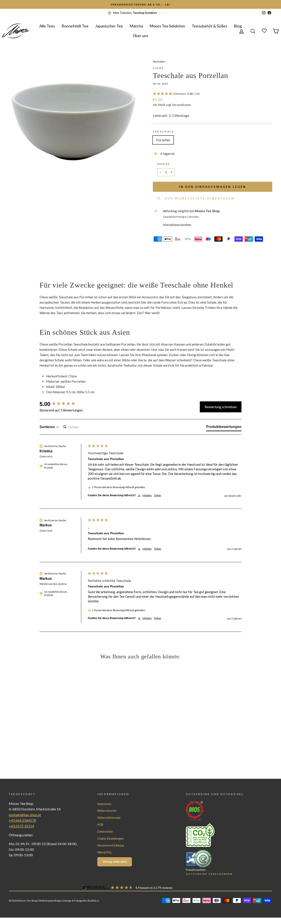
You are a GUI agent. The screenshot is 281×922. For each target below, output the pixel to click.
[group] (63, 404)
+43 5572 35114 (21, 826)
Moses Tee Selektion (167, 26)
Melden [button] (147, 495)
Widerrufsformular (109, 817)
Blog (238, 26)
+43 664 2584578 (22, 820)
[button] (212, 94)
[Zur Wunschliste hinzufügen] (5, 5)
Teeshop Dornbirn (145, 12)
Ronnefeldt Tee (74, 26)
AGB (100, 824)
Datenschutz (105, 831)
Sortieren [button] (48, 427)
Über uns (140, 35)
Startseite (158, 61)
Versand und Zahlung (110, 845)
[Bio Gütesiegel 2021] (221, 811)
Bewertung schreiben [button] (221, 407)
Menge (164, 164)
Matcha (136, 26)
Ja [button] (139, 495)
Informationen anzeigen (177, 224)
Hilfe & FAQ (104, 852)
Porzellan (163, 140)
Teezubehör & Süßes (209, 26)
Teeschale (163, 131)
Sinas (158, 68)
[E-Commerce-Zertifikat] (221, 859)
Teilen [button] (157, 495)
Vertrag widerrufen (115, 861)
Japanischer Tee (109, 26)
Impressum (104, 804)
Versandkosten (181, 105)
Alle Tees (47, 26)
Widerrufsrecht (106, 810)
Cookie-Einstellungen (110, 838)
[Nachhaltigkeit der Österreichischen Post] (221, 835)
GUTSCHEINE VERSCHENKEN (209, 874)
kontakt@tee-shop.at (25, 815)
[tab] (223, 427)
